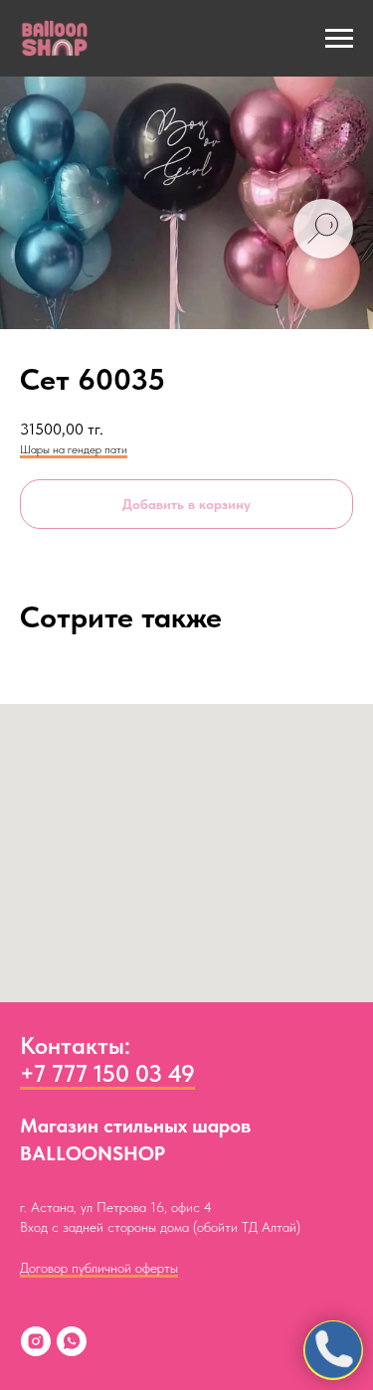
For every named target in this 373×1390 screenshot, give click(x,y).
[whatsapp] (72, 1341)
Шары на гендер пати (73, 449)
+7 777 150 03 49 (107, 1073)
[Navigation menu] (339, 39)
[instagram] (36, 1341)
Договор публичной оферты (99, 1268)
